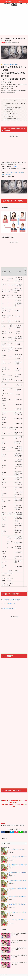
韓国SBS (8, 174)
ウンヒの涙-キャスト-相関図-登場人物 (17, 888)
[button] (3, 832)
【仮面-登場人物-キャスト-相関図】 (13, 107)
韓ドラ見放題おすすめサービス (12, 118)
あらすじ (15, 166)
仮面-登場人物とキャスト (13, 111)
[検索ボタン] (26, 4)
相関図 (17, 825)
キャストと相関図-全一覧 (8, 604)
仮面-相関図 (9, 109)
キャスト (9, 825)
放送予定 (13, 825)
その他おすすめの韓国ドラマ (11, 113)
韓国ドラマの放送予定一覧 (8, 608)
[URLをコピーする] (25, 832)
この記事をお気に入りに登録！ (10, 64)
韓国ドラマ (22, 825)
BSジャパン (14, 172)
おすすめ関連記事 (8, 116)
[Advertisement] (14, 21)
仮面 (3, 42)
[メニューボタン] (1, 4)
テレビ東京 (21, 172)
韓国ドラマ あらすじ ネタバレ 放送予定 (14, 4)
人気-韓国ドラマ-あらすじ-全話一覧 (11, 599)
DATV (2, 174)
